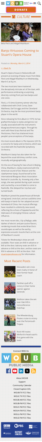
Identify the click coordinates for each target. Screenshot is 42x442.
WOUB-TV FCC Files (22, 392)
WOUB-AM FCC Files (22, 399)
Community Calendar (22, 385)
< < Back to (6, 68)
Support (22, 381)
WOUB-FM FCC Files (22, 403)
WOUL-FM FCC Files (22, 414)
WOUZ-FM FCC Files (22, 418)
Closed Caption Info (22, 389)
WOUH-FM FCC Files (22, 410)
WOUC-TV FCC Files (22, 396)
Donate (21, 10)
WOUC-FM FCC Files (22, 407)
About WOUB (22, 378)
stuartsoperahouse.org (11, 254)
